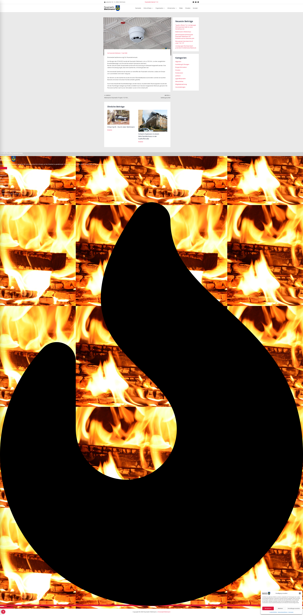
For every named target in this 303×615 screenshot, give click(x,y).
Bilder (181, 8)
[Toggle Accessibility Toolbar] (3, 612)
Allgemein (178, 61)
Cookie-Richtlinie (273, 612)
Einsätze (187, 8)
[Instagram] (195, 2)
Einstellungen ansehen (294, 608)
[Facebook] (193, 2)
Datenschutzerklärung (283, 612)
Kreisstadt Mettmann (164, 612)
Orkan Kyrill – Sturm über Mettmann (121, 127)
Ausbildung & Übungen (182, 64)
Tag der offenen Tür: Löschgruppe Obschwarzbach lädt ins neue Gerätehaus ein (185, 27)
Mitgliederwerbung (181, 84)
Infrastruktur (171, 8)
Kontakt (195, 8)
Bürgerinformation (181, 67)
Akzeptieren (268, 608)
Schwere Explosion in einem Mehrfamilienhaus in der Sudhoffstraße (148, 136)
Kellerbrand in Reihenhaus (183, 32)
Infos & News (147, 8)
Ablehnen (280, 608)
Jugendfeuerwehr (180, 78)
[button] (300, 593)
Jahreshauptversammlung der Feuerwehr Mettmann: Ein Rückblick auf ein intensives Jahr (184, 36)
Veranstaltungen (180, 87)
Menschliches (179, 81)
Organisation (159, 8)
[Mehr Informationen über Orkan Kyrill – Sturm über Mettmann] (118, 117)
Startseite (138, 8)
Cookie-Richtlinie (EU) (6, 184)
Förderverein (179, 73)
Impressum (290, 612)
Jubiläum (178, 76)
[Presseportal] (198, 2)
